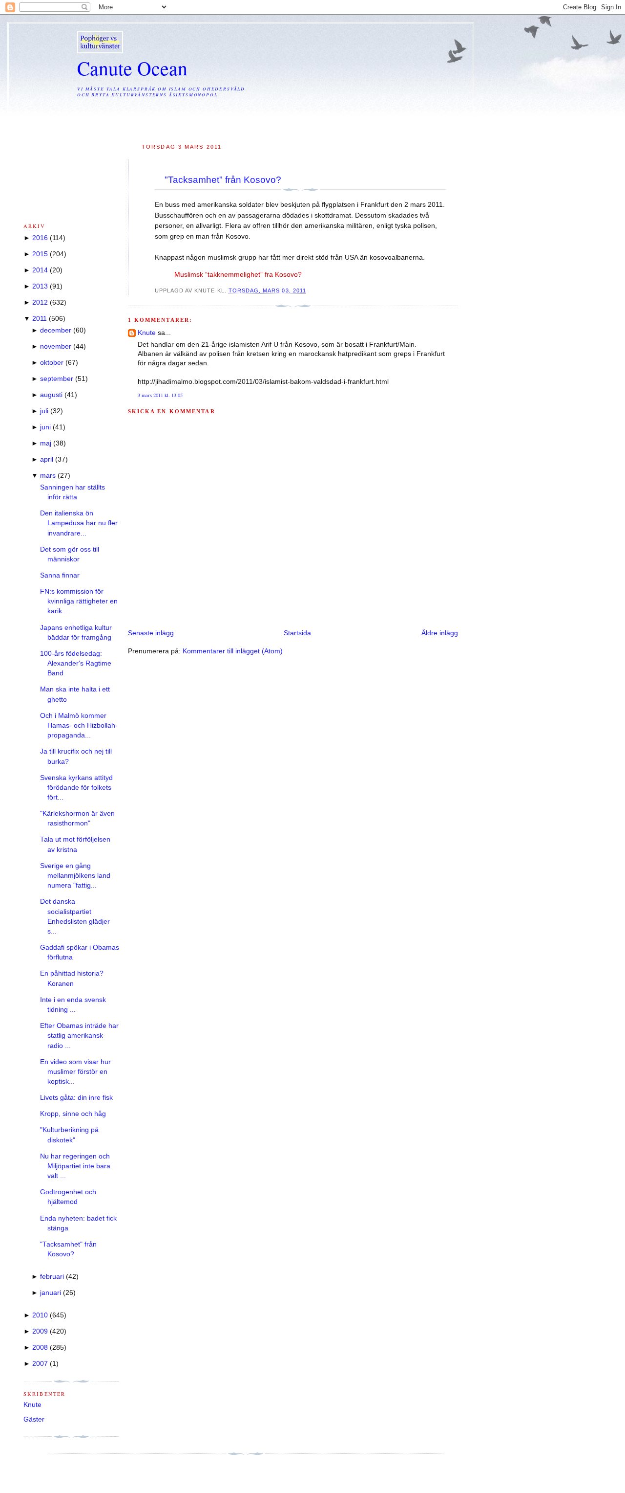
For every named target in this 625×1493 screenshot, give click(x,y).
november (55, 346)
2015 (40, 254)
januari (50, 1292)
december (55, 330)
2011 (39, 318)
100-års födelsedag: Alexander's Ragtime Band (75, 663)
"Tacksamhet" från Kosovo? (223, 180)
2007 (40, 1363)
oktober (51, 362)
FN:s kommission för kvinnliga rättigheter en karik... (79, 601)
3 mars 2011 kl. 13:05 (160, 395)
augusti (51, 395)
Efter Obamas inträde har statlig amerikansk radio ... (79, 1035)
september (56, 378)
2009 (40, 1331)
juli (44, 411)
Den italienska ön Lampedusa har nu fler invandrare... (79, 523)
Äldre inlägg (439, 633)
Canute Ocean (132, 68)
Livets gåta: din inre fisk (76, 1097)
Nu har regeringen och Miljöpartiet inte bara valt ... (75, 1166)
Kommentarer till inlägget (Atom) (233, 651)
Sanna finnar (60, 575)
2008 (40, 1347)
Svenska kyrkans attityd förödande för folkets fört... (76, 788)
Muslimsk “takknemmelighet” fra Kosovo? (238, 274)
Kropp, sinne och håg (73, 1113)
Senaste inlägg (151, 633)
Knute (147, 332)
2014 (40, 270)
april (46, 459)
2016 (40, 238)
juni (45, 427)
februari (52, 1276)
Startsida (297, 633)
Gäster (33, 1419)
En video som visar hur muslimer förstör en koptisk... (75, 1072)
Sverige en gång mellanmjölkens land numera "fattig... (75, 876)
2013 (40, 286)
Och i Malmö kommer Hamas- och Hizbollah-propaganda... (79, 725)
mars (48, 475)
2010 (40, 1315)
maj (45, 443)
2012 (40, 302)
